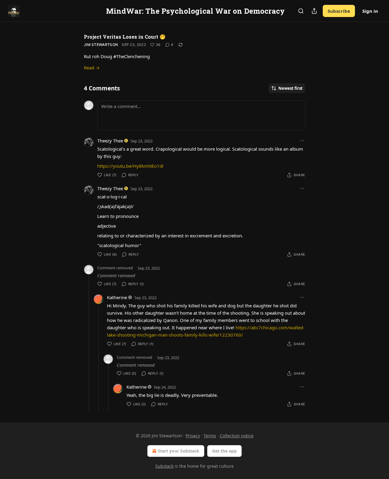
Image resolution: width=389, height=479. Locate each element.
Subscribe (339, 11)
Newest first (290, 88)
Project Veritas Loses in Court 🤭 (125, 36)
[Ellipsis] (302, 140)
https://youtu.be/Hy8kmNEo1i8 (130, 166)
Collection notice (236, 436)
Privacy (193, 436)
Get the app (224, 451)
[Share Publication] (314, 11)
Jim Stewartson (101, 44)
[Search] (301, 11)
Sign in (370, 11)
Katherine (117, 297)
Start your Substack (178, 451)
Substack (164, 466)
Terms (210, 436)
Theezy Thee (110, 141)
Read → (92, 68)
